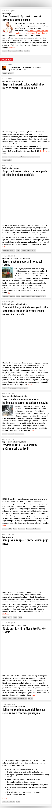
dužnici (21, 51)
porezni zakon (23, 388)
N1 (9, 293)
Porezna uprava (12, 388)
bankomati (11, 434)
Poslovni (31, 384)
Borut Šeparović (12, 51)
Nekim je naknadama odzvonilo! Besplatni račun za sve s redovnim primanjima (23, 711)
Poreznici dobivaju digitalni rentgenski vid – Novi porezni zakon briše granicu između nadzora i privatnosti (25, 310)
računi (15, 617)
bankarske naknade (9, 250)
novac (10, 617)
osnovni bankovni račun (33, 157)
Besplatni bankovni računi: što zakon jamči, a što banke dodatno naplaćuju (24, 173)
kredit (9, 698)
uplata (20, 617)
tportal (4, 798)
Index (34, 695)
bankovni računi (25, 296)
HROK (10, 529)
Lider (4, 247)
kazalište (27, 51)
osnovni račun (7, 160)
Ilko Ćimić (43, 151)
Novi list (12, 47)
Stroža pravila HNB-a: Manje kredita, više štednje (24, 630)
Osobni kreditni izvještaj (33, 529)
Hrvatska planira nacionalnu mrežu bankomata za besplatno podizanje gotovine (25, 401)
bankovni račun (12, 157)
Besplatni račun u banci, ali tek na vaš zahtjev (22, 263)
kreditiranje (21, 529)
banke (5, 51)
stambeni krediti (22, 698)
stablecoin (11, 73)
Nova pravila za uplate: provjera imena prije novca (25, 542)
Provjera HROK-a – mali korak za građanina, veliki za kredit (19, 446)
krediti (15, 529)
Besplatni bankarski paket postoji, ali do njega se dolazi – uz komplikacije (23, 86)
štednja (30, 698)
